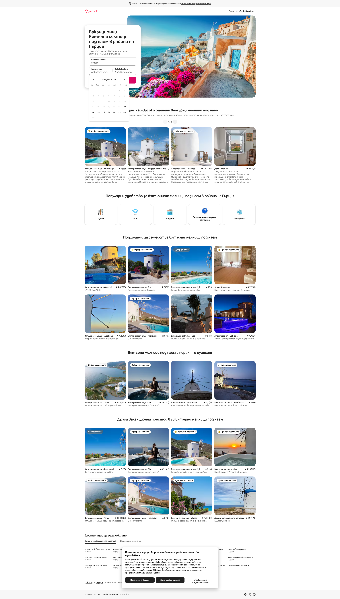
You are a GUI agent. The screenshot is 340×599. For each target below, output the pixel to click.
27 (109, 112)
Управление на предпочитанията (200, 581)
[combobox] (112, 62)
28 (114, 112)
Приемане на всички (139, 580)
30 (124, 112)
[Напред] (175, 122)
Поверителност (111, 594)
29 (119, 112)
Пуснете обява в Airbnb (241, 11)
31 (93, 118)
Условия (125, 594)
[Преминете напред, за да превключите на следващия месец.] (124, 79)
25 (98, 112)
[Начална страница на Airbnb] (91, 11)
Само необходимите (170, 580)
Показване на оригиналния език (196, 3)
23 (125, 107)
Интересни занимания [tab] (130, 541)
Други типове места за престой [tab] (100, 541)
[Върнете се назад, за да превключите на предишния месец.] (93, 79)
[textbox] (100, 72)
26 (104, 112)
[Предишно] (165, 122)
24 (93, 112)
